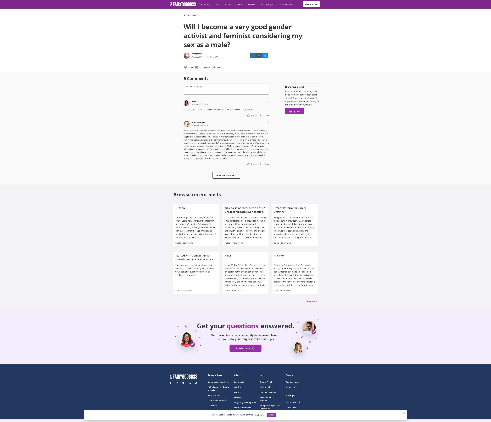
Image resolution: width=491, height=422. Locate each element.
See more (311, 301)
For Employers (268, 4)
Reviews (251, 4)
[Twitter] (183, 383)
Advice (228, 4)
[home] (183, 4)
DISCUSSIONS (192, 15)
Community (204, 4)
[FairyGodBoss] (183, 377)
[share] (214, 67)
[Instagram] (177, 383)
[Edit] (315, 16)
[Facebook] (170, 383)
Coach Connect (287, 4)
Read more (259, 415)
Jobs (217, 4)
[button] (315, 16)
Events (239, 4)
